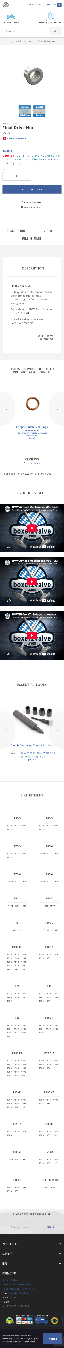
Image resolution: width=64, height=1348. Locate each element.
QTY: (4, 169)
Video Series (10, 1244)
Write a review (32, 463)
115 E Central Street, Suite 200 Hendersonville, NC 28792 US (19, 1284)
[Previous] (7, 409)
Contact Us (17, 1297)
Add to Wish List (32, 202)
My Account (35, 4)
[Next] (56, 409)
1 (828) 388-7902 (20, 1293)
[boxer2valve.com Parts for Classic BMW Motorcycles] (5, 5)
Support (7, 1253)
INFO (5, 1263)
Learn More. (30, 1341)
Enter (50, 1227)
